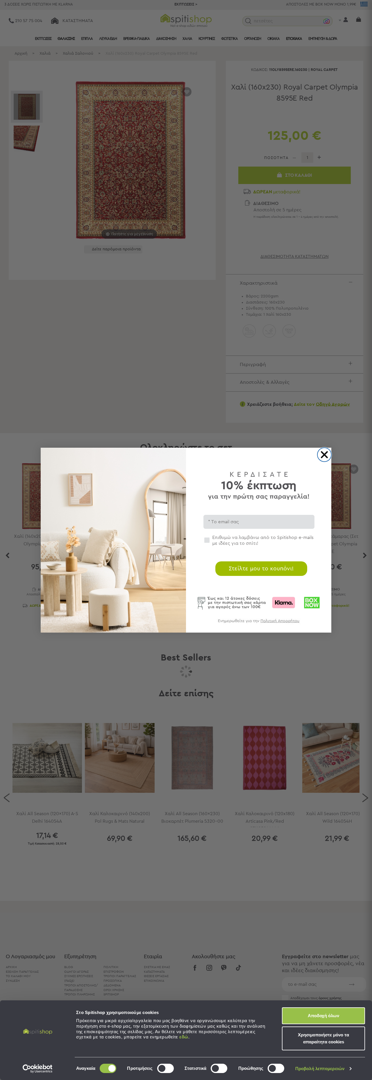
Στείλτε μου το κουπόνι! (261, 569)
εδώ (183, 1036)
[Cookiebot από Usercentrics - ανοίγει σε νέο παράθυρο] (37, 1068)
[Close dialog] (324, 455)
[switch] (165, 1068)
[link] (258, 623)
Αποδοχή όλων (323, 1015)
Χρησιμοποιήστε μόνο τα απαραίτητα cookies (323, 1038)
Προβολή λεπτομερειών (319, 1068)
